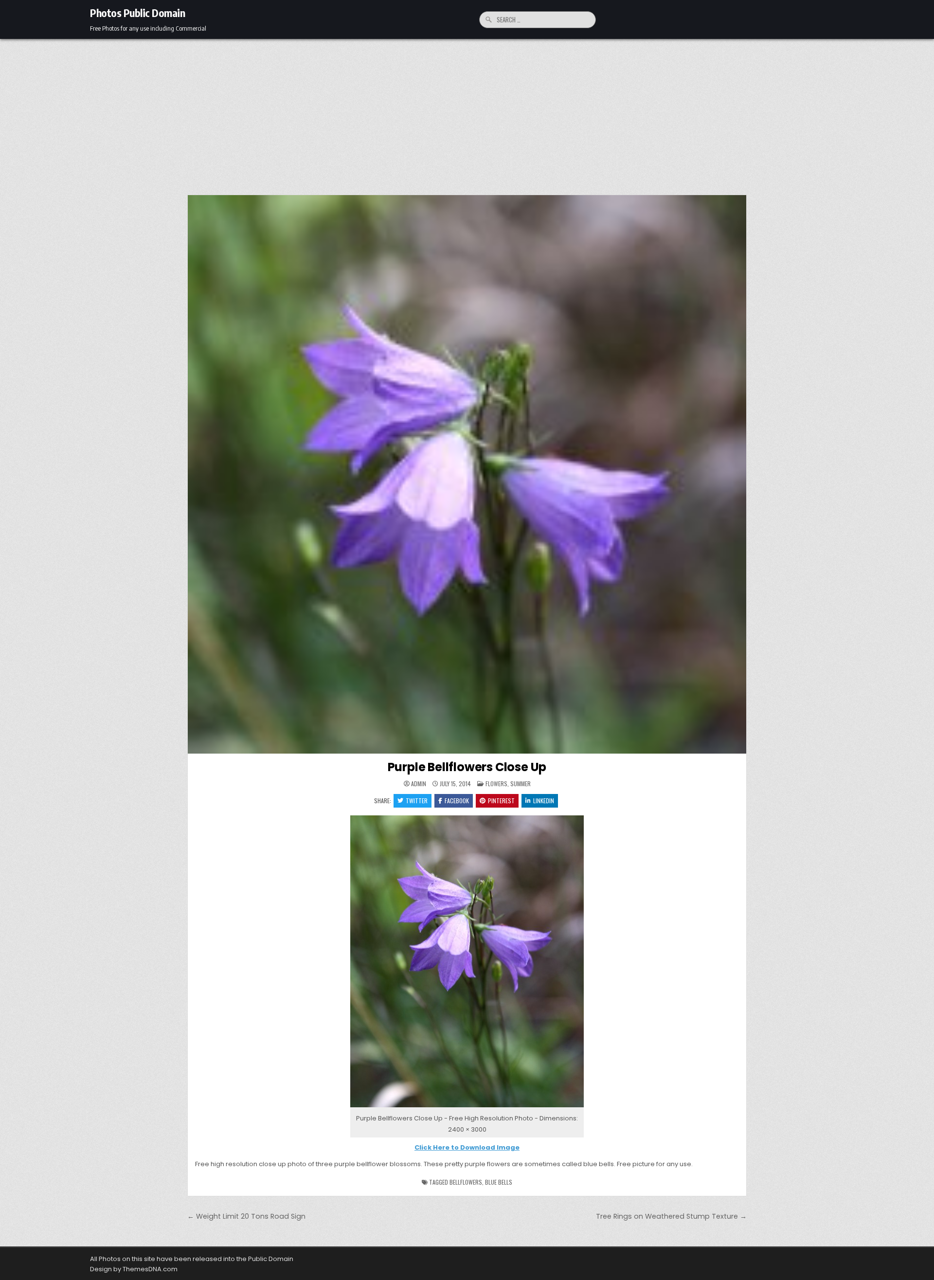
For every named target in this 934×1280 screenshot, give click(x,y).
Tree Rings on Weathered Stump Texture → (671, 1216)
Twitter (417, 800)
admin (418, 784)
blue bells (498, 1182)
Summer (520, 783)
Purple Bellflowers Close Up (467, 767)
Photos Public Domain (137, 12)
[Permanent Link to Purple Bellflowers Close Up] (467, 474)
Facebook (457, 800)
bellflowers (465, 1182)
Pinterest (501, 800)
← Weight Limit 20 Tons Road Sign (246, 1216)
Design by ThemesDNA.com (134, 1269)
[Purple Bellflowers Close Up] (467, 1107)
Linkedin (543, 800)
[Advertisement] (467, 112)
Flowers (496, 783)
